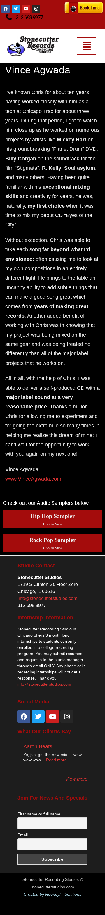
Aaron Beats (37, 746)
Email (23, 835)
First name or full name (39, 814)
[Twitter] (16, 9)
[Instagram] (66, 716)
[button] (86, 46)
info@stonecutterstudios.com (47, 598)
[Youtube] (26, 9)
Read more (56, 760)
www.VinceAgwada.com (33, 479)
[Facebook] (5, 9)
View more (76, 779)
